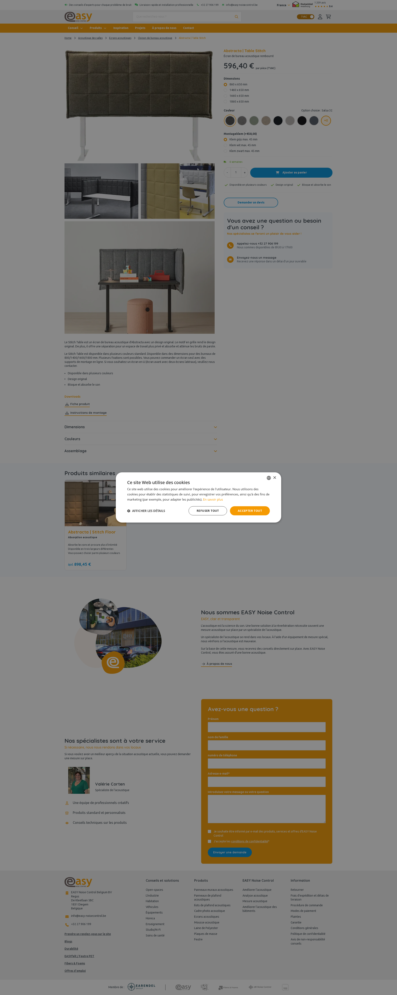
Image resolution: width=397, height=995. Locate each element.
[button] (146, 511)
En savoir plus (213, 499)
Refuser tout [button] (208, 511)
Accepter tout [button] (250, 511)
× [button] (274, 477)
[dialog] (198, 497)
